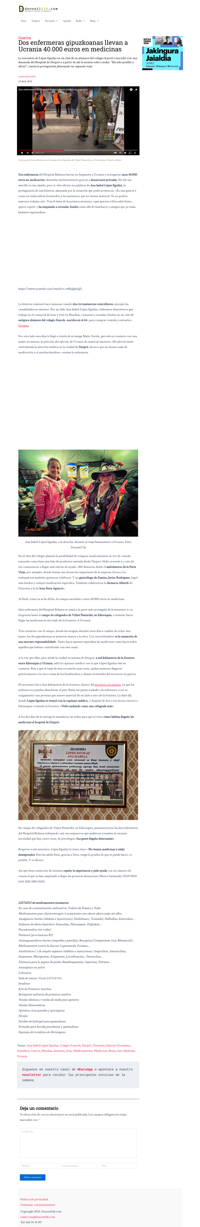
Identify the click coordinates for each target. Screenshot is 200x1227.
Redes (79, 21)
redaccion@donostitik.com (37, 1217)
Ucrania (23, 325)
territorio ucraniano (107, 684)
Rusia (112, 1051)
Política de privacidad (34, 1199)
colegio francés (70, 1045)
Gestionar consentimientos (37, 1205)
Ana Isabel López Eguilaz (42, 1045)
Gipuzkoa (23, 1051)
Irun (69, 1051)
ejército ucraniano (118, 1045)
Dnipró (86, 1045)
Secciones (50, 21)
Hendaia (47, 1051)
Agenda (67, 21)
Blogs (93, 21)
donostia (99, 1045)
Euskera (36, 21)
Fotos (23, 21)
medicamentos (82, 1051)
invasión (59, 1051)
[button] (56, 21)
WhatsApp (85, 1069)
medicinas (100, 1051)
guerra (35, 1051)
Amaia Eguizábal (27, 76)
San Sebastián (126, 1051)
